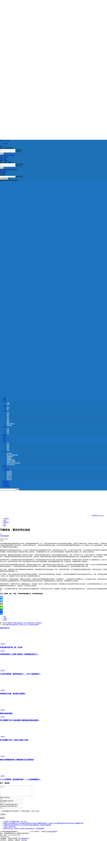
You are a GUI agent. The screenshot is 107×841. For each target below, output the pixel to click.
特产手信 (9, 476)
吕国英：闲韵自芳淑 (9, 826)
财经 (4, 427)
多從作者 (7, 628)
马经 (8, 433)
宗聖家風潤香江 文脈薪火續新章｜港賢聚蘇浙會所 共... (19, 654)
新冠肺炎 (9, 453)
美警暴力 (9, 458)
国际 (4, 399)
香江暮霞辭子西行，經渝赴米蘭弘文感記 (14, 740)
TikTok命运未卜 (11, 464)
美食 (8, 443)
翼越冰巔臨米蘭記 (6, 713)
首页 (4, 397)
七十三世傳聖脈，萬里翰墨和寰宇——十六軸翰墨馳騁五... (20, 779)
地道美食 (9, 473)
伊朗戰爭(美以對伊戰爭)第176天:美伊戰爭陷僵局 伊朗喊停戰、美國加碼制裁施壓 (27, 825)
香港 (8, 407)
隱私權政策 (3, 159)
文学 (8, 417)
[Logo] (53, 287)
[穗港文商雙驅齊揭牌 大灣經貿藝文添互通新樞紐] (9, 754)
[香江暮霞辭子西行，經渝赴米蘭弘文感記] (9, 735)
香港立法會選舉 (11, 461)
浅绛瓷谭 (9, 425)
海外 (8, 414)
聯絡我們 (6, 482)
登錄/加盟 (5, 143)
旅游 (8, 445)
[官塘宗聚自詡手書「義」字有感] (9, 642)
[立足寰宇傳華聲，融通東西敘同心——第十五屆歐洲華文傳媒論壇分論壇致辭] (9, 669)
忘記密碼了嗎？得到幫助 (7, 155)
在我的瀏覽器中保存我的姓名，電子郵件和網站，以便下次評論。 (21, 811)
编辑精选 (9, 474)
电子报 (5, 481)
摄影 (8, 420)
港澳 (4, 406)
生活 (4, 442)
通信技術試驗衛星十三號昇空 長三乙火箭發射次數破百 (23, 624)
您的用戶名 (18, 150)
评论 (4, 437)
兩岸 (4, 401)
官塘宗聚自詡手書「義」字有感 (11, 647)
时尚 (8, 448)
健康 (8, 447)
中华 (8, 412)
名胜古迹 (9, 479)
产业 (8, 428)
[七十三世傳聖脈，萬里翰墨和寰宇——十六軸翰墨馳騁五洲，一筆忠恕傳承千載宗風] (9, 774)
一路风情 (6, 469)
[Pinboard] (53, 610)
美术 (8, 415)
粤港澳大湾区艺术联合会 (13, 463)
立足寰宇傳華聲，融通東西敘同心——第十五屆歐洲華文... (20, 674)
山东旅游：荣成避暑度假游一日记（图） (15, 821)
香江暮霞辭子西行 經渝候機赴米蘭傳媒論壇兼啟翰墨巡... (20, 720)
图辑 (4, 466)
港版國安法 (10, 456)
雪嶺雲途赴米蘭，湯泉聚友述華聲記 (12, 693)
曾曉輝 (5, 618)
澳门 (8, 409)
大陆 (8, 402)
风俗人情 (9, 477)
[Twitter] (53, 600)
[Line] (53, 608)
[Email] (53, 602)
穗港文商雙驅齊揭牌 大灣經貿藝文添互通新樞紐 (17, 760)
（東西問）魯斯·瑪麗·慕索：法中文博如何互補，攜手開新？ (24, 623)
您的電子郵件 (19, 164)
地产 (8, 431)
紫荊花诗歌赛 (10, 423)
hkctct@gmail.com (24, 838)
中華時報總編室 (4, 536)
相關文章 (2, 628)
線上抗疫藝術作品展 (12, 455)
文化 (4, 411)
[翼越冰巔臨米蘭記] (9, 708)
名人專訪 (9, 471)
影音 (4, 468)
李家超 (5, 620)
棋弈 (8, 422)
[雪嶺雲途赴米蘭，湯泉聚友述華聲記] (9, 688)
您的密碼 (18, 151)
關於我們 (6, 484)
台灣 (8, 404)
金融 (8, 430)
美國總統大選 (10, 459)
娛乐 (4, 440)
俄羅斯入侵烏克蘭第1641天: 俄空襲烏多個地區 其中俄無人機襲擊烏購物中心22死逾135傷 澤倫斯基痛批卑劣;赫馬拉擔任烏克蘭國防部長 (43, 823)
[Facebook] (53, 597)
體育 (4, 438)
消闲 (8, 450)
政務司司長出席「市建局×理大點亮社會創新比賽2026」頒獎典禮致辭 (23, 828)
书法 (8, 419)
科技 (4, 435)
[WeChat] (53, 605)
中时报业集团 (50, 831)
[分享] (53, 613)
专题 (4, 451)
